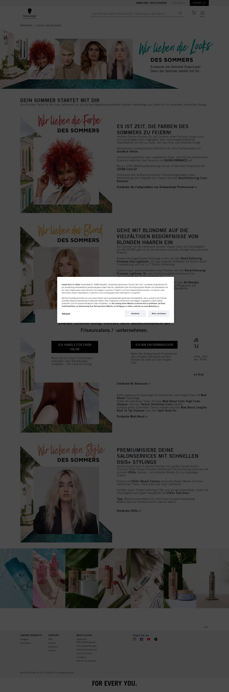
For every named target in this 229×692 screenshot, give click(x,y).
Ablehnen (135, 313)
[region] (115, 300)
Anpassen (66, 313)
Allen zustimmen (159, 313)
